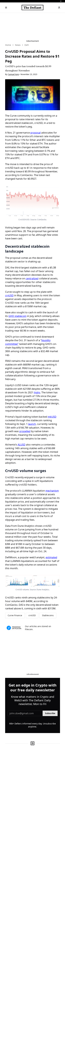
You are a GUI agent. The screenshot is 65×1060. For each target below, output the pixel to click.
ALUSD (21, 444)
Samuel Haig (13, 74)
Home (8, 45)
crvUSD (9, 295)
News (18, 45)
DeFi (26, 45)
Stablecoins (48, 615)
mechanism (52, 490)
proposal (35, 132)
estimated (51, 557)
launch (32, 424)
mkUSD (52, 416)
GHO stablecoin (17, 316)
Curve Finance (15, 615)
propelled (24, 431)
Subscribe (50, 713)
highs (37, 392)
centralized (32, 278)
